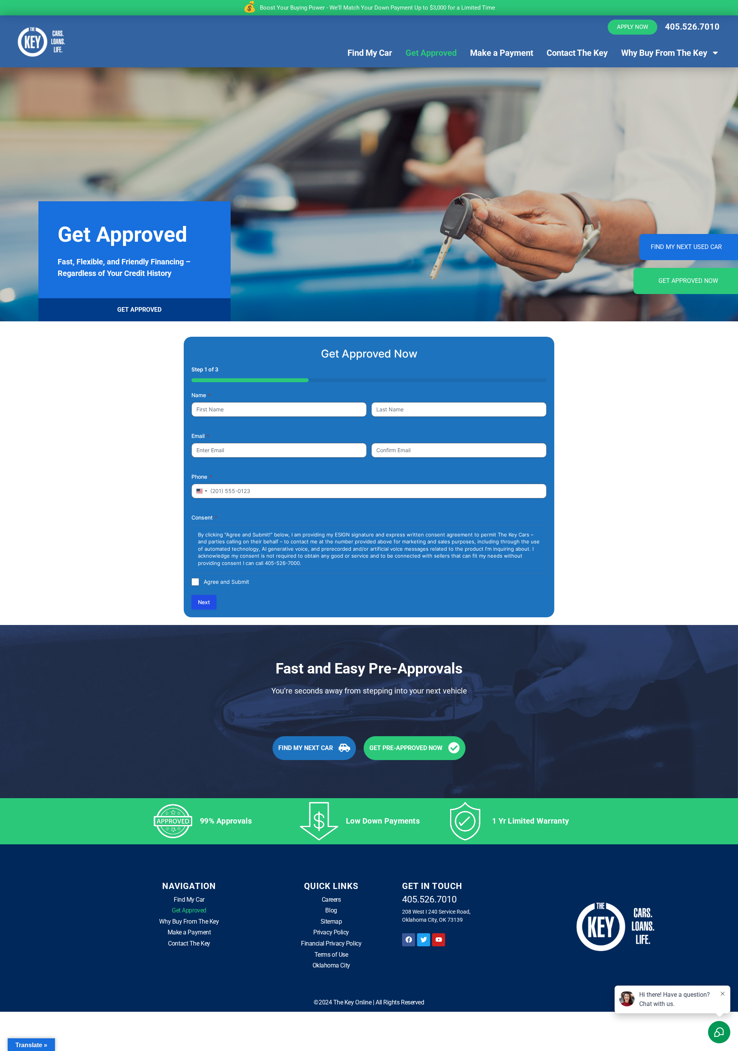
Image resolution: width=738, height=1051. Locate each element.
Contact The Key (577, 53)
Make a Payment (501, 53)
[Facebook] (408, 939)
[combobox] (200, 491)
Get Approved (431, 53)
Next (204, 602)
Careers (331, 899)
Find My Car (369, 53)
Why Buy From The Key (664, 53)
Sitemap (331, 921)
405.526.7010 (692, 27)
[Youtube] (438, 939)
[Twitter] (423, 939)
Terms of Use (331, 954)
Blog (331, 910)
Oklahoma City (331, 965)
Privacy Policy (331, 932)
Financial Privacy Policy (331, 943)
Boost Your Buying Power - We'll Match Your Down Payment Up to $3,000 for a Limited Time (377, 7)
